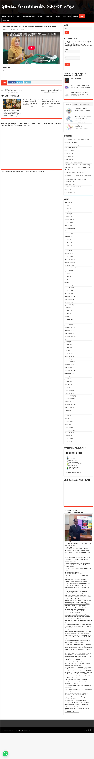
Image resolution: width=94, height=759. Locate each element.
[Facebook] (82, 730)
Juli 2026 (67, 205)
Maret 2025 (67, 251)
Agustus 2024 (68, 270)
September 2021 (69, 370)
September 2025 (69, 233)
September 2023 (69, 302)
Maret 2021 (67, 387)
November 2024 (69, 262)
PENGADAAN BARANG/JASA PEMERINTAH (77, 145)
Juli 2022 (67, 342)
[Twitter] (84, 730)
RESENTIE (68, 189)
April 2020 (67, 418)
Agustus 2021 (68, 373)
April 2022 (67, 350)
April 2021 (67, 384)
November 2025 (69, 228)
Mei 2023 (67, 313)
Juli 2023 (67, 307)
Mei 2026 (67, 211)
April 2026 (67, 214)
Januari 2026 (68, 222)
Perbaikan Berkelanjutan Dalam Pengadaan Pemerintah (13, 91)
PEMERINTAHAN (70, 142)
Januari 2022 (68, 359)
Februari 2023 (68, 322)
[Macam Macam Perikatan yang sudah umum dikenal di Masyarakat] (69, 119)
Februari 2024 (68, 288)
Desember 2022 (69, 327)
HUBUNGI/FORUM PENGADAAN (25, 16)
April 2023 (67, 316)
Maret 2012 (67, 441)
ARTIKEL (40, 16)
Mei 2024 (67, 279)
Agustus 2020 (68, 407)
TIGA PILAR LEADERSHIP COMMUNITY (76, 139)
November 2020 (69, 398)
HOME (4, 16)
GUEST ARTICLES (70, 148)
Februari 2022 (68, 356)
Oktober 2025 (68, 231)
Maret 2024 (67, 285)
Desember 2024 (69, 259)
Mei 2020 (67, 416)
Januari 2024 (68, 290)
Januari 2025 (68, 256)
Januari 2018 (68, 438)
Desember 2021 (69, 361)
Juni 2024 (67, 276)
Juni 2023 (67, 310)
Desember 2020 (69, 396)
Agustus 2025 (68, 236)
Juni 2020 (67, 413)
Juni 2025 (67, 242)
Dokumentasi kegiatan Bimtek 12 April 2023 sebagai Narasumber (49, 91)
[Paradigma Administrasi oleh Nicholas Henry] (69, 127)
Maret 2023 (67, 319)
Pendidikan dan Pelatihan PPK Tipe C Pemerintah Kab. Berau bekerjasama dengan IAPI (51, 102)
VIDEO (82, 16)
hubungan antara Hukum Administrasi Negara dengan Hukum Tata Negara (82, 110)
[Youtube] (88, 730)
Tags (80, 104)
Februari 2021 (68, 390)
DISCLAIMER (67, 16)
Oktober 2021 (68, 367)
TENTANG (11, 16)
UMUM (68, 153)
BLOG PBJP (69, 150)
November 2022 (69, 330)
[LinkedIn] (86, 730)
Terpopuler (68, 104)
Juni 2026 (67, 208)
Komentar (86, 104)
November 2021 (69, 364)
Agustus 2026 (68, 202)
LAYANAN (49, 16)
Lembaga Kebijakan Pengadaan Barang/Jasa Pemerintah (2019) (78, 620)
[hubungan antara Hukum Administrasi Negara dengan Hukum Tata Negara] (69, 111)
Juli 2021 (67, 376)
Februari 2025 (68, 253)
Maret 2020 (67, 421)
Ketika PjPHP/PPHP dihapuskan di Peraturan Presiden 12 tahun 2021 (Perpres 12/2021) (80, 94)
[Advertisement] (47, 746)
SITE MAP (58, 16)
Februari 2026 (68, 219)
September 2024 (69, 268)
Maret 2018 (67, 435)
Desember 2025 (69, 225)
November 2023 (69, 296)
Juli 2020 (67, 410)
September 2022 (69, 336)
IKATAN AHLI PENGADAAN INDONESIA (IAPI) (78, 165)
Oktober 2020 (68, 401)
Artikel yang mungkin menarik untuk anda (75, 75)
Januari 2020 (68, 427)
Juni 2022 (67, 344)
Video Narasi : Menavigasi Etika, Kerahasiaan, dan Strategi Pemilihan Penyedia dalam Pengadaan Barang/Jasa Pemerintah (12, 114)
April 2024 (67, 282)
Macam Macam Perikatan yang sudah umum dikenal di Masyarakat (83, 118)
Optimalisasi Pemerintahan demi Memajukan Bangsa (38, 6)
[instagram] (90, 730)
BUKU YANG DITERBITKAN (73, 162)
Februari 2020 (68, 424)
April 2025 (67, 248)
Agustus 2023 (68, 305)
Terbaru (75, 104)
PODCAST (75, 16)
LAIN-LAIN (69, 184)
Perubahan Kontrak (76, 78)
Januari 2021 (68, 393)
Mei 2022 (67, 347)
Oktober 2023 (68, 299)
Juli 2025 (67, 239)
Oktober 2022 (68, 333)
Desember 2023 (69, 293)
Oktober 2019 (68, 433)
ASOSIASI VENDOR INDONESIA (74, 172)
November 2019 (69, 430)
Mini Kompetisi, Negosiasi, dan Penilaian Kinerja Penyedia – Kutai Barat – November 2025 (31, 102)
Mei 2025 (67, 245)
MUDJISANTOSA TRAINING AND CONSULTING (78, 175)
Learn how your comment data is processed (32, 171)
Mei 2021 (67, 381)
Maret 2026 (67, 216)
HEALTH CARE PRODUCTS (72, 187)
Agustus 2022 (68, 339)
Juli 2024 (67, 273)
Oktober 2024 (68, 265)
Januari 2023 (68, 325)
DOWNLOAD (6, 20)
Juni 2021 (67, 379)
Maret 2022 (67, 353)
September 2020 (69, 404)
